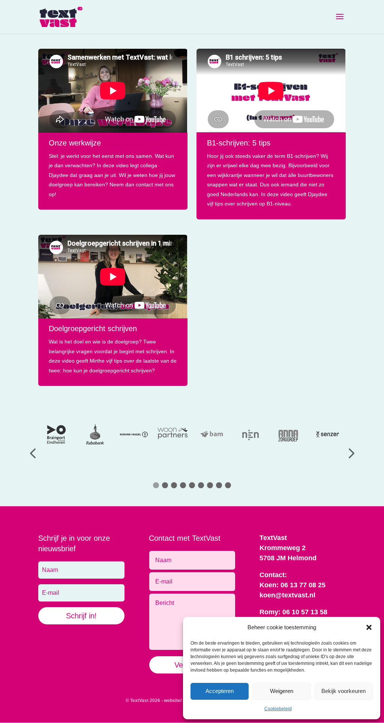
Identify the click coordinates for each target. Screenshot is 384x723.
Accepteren (220, 691)
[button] (369, 627)
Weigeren (281, 691)
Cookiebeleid (278, 708)
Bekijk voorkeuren (343, 691)
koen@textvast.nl (287, 595)
